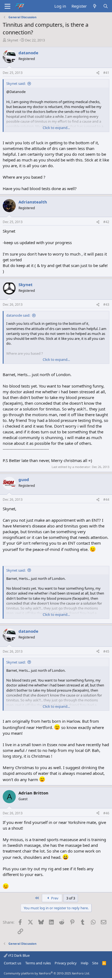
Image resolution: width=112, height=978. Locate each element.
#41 (106, 72)
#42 (106, 222)
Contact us (12, 963)
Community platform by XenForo (47, 973)
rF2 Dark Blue (18, 955)
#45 (106, 651)
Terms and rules (38, 963)
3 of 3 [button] (70, 898)
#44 (106, 499)
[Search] (105, 6)
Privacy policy (66, 963)
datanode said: (18, 315)
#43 (106, 304)
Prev (54, 898)
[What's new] (94, 6)
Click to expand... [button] (56, 127)
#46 (106, 813)
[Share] (97, 73)
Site (95, 963)
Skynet (12, 40)
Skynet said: (16, 83)
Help (84, 963)
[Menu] (7, 6)
